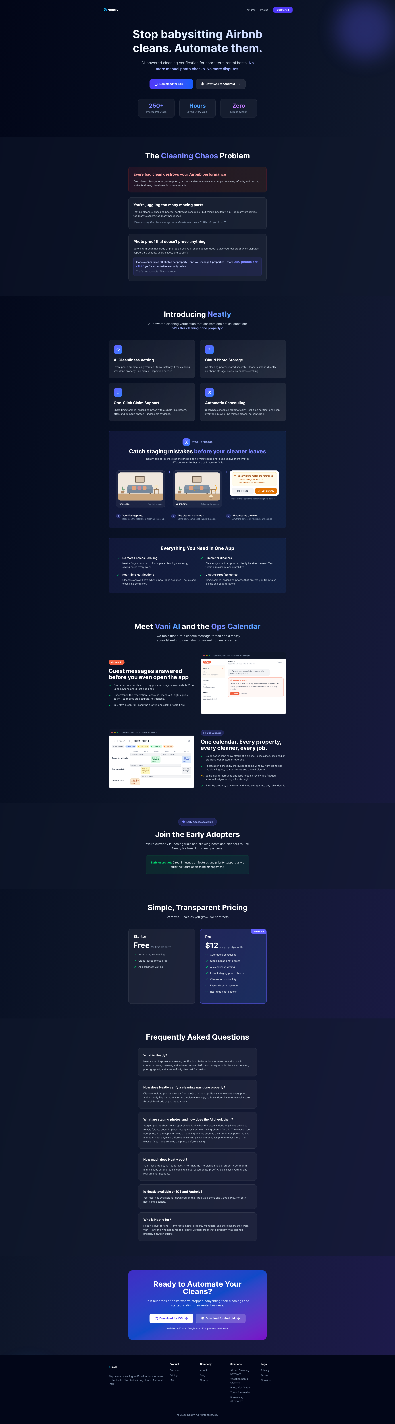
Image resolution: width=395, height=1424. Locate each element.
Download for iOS (171, 84)
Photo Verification (240, 1387)
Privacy (265, 1370)
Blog (202, 1375)
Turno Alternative (240, 1392)
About (203, 1370)
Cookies (265, 1380)
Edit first (244, 693)
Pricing (264, 9)
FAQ (172, 1380)
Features (250, 9)
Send (236, 693)
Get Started (283, 9)
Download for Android (220, 84)
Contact (204, 1380)
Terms (264, 1375)
